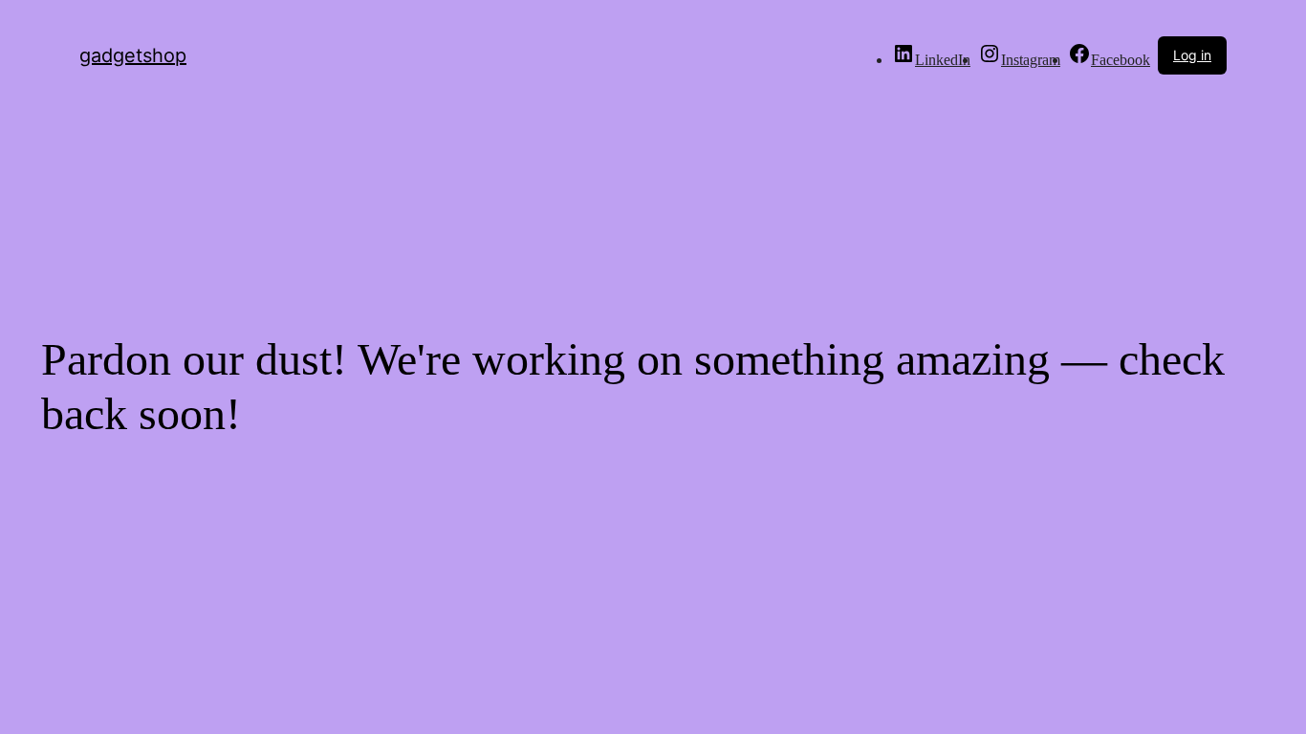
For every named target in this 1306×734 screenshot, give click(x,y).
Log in (1192, 55)
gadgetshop (132, 55)
